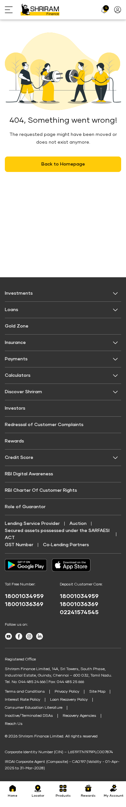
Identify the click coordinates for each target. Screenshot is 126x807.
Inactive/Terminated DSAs (29, 716)
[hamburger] (13, 9)
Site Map (97, 692)
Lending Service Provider (32, 523)
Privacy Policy (67, 692)
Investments (19, 293)
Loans (11, 310)
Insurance (15, 342)
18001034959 (24, 596)
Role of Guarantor (25, 507)
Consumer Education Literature (33, 708)
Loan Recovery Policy (69, 700)
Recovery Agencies (79, 716)
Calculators (17, 375)
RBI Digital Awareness (29, 474)
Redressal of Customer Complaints (44, 424)
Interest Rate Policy (22, 700)
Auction (78, 523)
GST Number (19, 545)
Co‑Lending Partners (66, 545)
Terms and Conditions (25, 692)
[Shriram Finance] (40, 9)
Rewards (14, 441)
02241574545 (79, 612)
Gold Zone (16, 326)
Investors (15, 408)
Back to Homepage (63, 164)
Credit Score (19, 457)
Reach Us (14, 724)
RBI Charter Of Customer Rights (41, 490)
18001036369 (24, 604)
